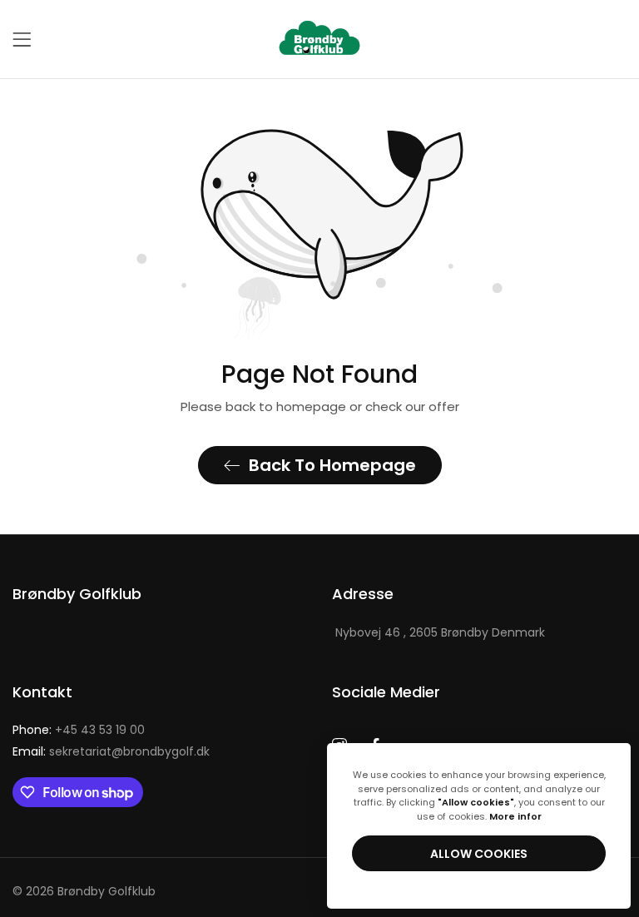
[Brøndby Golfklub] (319, 39)
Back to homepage (332, 465)
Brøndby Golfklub (106, 891)
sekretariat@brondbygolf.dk (111, 751)
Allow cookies (479, 853)
